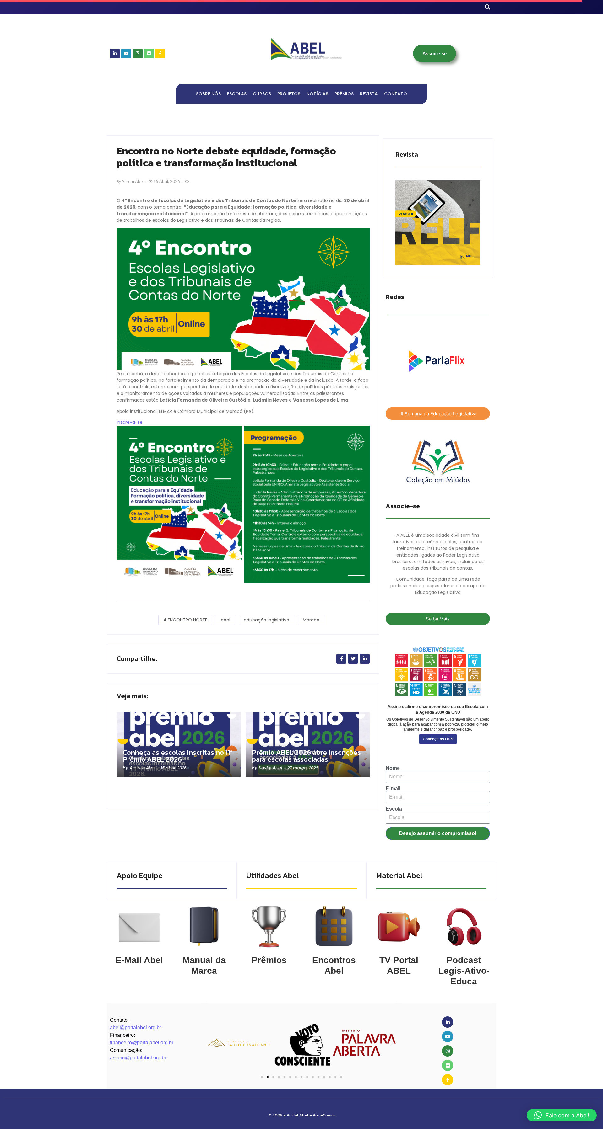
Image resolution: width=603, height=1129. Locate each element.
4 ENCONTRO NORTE (185, 620)
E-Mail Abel (139, 960)
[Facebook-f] (160, 53)
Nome (393, 768)
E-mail (393, 788)
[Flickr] (149, 53)
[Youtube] (126, 53)
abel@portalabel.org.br (135, 1027)
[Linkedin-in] (115, 53)
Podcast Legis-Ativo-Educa (463, 970)
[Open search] (487, 7)
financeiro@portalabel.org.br (141, 1042)
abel (225, 620)
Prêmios (269, 960)
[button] (211, 1042)
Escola (394, 809)
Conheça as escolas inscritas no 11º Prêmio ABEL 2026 (177, 756)
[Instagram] (137, 53)
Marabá (311, 620)
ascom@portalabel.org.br (138, 1057)
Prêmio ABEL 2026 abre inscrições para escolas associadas (306, 756)
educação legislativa (266, 620)
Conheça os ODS (438, 739)
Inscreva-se (130, 422)
